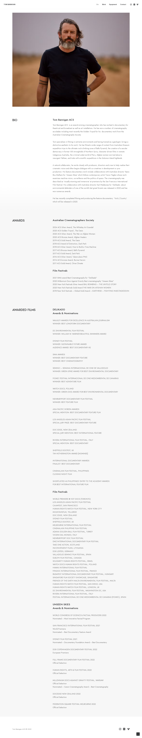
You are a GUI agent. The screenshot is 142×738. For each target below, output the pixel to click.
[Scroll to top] (138, 734)
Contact (123, 4)
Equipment (113, 4)
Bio (97, 4)
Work (104, 4)
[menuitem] (97, 4)
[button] (131, 4)
